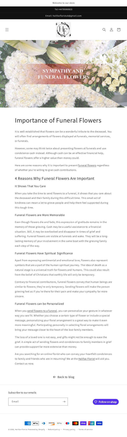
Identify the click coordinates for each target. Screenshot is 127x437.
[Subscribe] (64, 402)
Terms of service (85, 429)
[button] (7, 29)
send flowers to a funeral (42, 310)
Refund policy (54, 429)
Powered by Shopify (36, 429)
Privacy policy (69, 429)
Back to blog (66, 377)
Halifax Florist (86, 358)
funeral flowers (87, 165)
